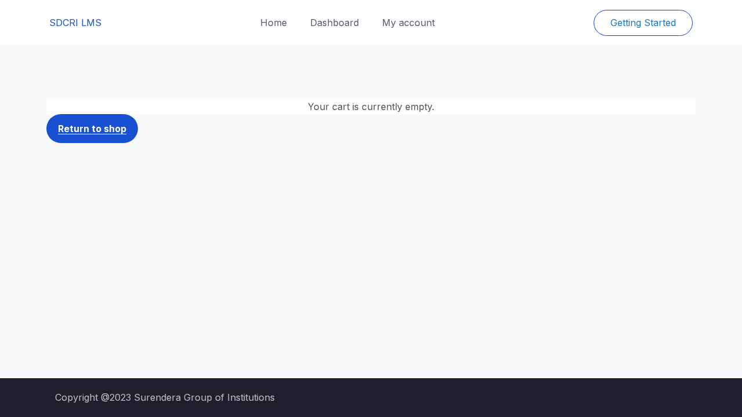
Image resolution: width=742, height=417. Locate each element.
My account (408, 22)
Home (273, 22)
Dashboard (334, 22)
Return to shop (92, 128)
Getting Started (643, 22)
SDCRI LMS (75, 22)
